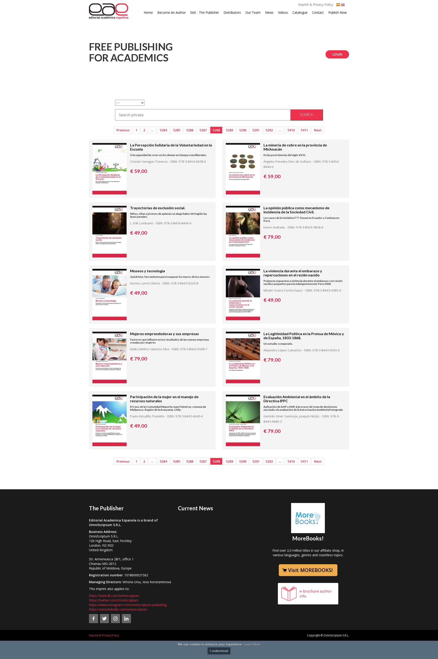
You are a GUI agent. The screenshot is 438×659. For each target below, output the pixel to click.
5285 (176, 130)
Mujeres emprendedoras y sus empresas (164, 333)
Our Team (253, 12)
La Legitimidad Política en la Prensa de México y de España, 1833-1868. (303, 335)
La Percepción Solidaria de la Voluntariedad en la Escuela (171, 147)
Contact (318, 12)
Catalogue (300, 12)
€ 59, (138, 171)
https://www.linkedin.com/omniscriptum (118, 609)
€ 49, (138, 233)
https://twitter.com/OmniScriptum (113, 600)
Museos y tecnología (147, 271)
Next (318, 130)
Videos (283, 12)
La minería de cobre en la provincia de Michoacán (295, 147)
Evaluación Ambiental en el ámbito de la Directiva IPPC (296, 398)
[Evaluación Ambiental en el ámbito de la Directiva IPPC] (243, 420)
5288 (216, 130)
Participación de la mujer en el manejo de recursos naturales (164, 398)
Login (337, 54)
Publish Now (337, 12)
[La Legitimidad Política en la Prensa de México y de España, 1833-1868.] (243, 357)
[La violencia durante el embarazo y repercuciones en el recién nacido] (243, 294)
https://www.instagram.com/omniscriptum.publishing (128, 605)
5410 (291, 130)
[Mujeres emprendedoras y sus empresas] (109, 357)
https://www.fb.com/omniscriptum (114, 595)
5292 (269, 130)
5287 (203, 130)
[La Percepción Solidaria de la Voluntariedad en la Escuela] (109, 168)
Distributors (232, 12)
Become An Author (171, 12)
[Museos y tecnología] (109, 294)
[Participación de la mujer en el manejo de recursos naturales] (109, 420)
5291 (256, 130)
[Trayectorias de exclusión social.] (109, 231)
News (269, 12)
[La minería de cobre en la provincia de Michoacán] (243, 168)
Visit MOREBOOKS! (310, 569)
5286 (189, 130)
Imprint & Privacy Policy (315, 4)
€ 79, (272, 237)
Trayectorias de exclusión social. (157, 208)
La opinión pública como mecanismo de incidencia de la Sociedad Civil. (296, 210)
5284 (163, 130)
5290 (242, 130)
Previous (123, 130)
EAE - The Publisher (204, 12)
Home (148, 12)
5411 (304, 130)
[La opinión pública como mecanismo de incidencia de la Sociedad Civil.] (243, 231)
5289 (229, 130)
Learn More (252, 644)
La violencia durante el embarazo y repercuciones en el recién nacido (292, 273)
